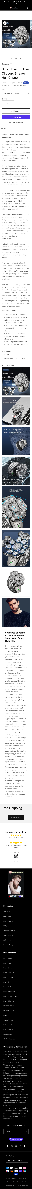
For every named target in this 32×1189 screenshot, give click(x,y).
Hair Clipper (7, 1025)
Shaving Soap (8, 1034)
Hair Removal (8, 1029)
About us (6, 912)
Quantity (4, 99)
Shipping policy (10, 1185)
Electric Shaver (8, 1006)
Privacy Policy (8, 945)
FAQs (5, 926)
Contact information (23, 1185)
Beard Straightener (10, 996)
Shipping (12, 85)
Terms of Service (9, 931)
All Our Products (9, 1039)
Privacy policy (11, 1182)
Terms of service (22, 1182)
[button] (4, 8)
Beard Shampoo (9, 991)
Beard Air (13, 1178)
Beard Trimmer (8, 1001)
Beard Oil (6, 982)
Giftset (5, 1015)
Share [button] (5, 128)
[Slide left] (12, 58)
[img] (16, 835)
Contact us (7, 916)
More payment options (16, 122)
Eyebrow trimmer (9, 1010)
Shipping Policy (8, 935)
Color (3, 89)
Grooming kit (8, 1020)
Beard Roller (7, 987)
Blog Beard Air (8, 921)
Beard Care (7, 963)
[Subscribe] (26, 1131)
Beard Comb (7, 968)
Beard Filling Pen (9, 973)
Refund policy (22, 1178)
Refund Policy (8, 940)
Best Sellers (16, 818)
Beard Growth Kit (9, 977)
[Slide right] (20, 58)
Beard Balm (7, 958)
